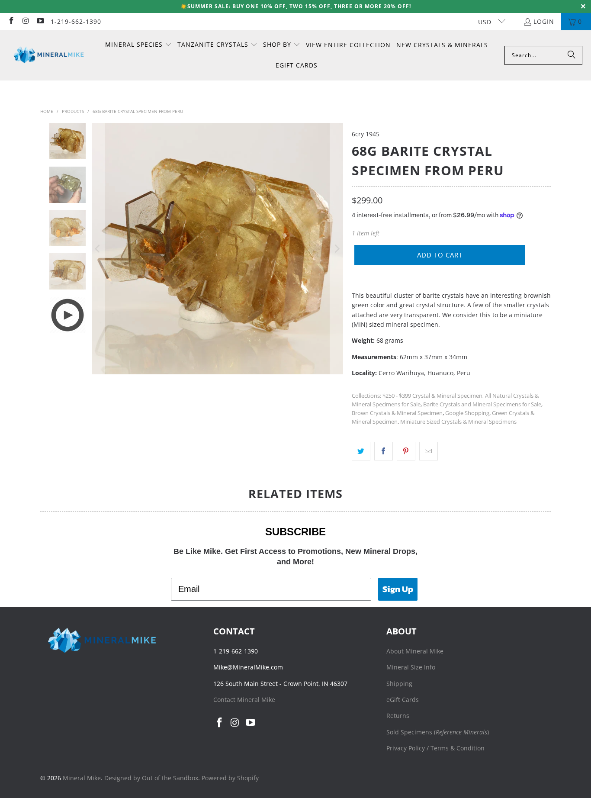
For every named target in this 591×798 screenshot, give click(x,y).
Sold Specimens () (437, 732)
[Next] (337, 248)
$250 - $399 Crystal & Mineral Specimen (432, 395)
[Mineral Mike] (49, 55)
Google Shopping (467, 413)
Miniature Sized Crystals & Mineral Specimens (458, 421)
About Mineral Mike (414, 651)
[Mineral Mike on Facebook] (10, 21)
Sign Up (397, 588)
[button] (138, 45)
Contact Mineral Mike (244, 699)
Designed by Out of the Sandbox (151, 778)
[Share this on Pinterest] (406, 451)
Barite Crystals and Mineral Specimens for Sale (482, 404)
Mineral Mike (82, 778)
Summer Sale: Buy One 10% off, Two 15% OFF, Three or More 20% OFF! (299, 6)
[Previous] (98, 248)
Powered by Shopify (230, 778)
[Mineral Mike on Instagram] (25, 21)
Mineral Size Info (410, 667)
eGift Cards (402, 699)
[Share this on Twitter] (361, 451)
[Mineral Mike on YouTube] (39, 21)
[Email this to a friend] (428, 451)
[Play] (217, 248)
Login (543, 21)
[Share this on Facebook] (383, 451)
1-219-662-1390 (76, 21)
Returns (397, 715)
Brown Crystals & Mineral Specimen (397, 413)
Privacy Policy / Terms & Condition (435, 748)
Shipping (399, 683)
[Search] (571, 55)
